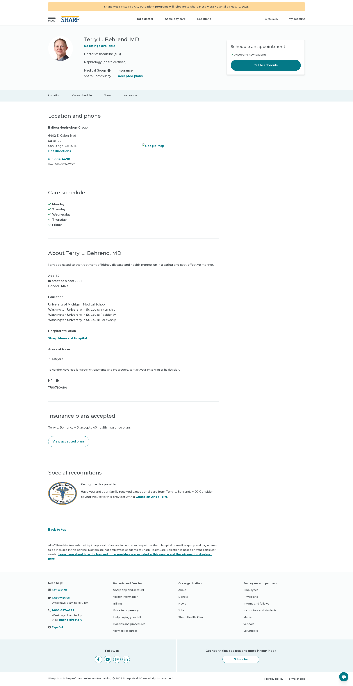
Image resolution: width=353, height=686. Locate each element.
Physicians (250, 596)
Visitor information (125, 596)
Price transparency (126, 610)
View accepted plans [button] (69, 441)
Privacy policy (273, 678)
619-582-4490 (59, 159)
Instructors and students (260, 610)
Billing (117, 603)
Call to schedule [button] (266, 65)
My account (297, 19)
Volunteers (250, 630)
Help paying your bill (127, 617)
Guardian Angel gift (151, 497)
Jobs (181, 610)
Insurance (130, 95)
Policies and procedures (129, 624)
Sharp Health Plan (190, 617)
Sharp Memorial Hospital (67, 338)
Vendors (248, 624)
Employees (250, 590)
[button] (52, 19)
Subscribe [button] (241, 659)
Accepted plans (130, 76)
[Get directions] (180, 146)
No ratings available (99, 46)
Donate (183, 596)
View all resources (125, 630)
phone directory (70, 619)
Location (54, 95)
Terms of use (296, 678)
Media (247, 617)
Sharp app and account (128, 590)
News (182, 603)
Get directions (59, 151)
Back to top (57, 529)
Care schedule (82, 95)
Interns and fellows (256, 603)
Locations (204, 19)
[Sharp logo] (71, 19)
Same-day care (175, 19)
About (108, 95)
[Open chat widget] (343, 676)
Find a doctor (144, 19)
